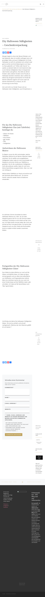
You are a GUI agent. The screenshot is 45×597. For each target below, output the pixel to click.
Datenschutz (22, 584)
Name (7, 397)
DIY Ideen (10, 9)
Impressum (21, 583)
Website (8, 409)
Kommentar (9, 387)
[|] (5, 4)
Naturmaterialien (39, 443)
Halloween (19, 9)
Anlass (14, 9)
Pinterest (5, 504)
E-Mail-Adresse (11, 403)
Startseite (4, 9)
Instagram (5, 505)
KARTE (38, 439)
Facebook (5, 507)
